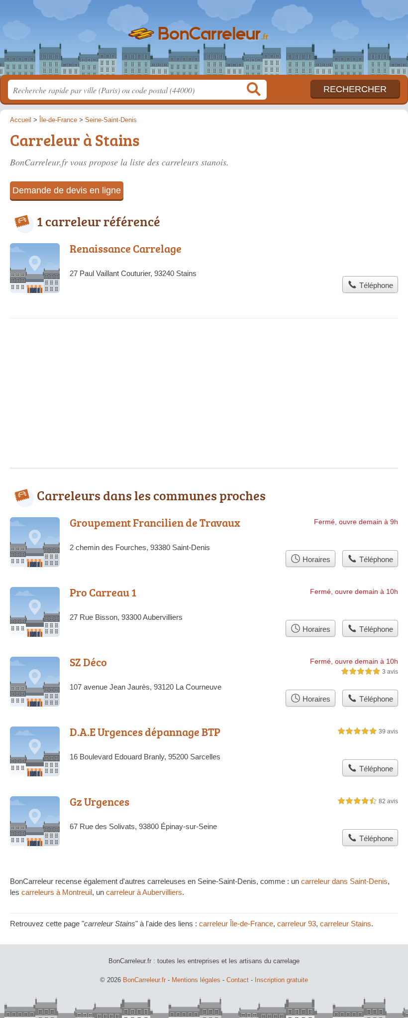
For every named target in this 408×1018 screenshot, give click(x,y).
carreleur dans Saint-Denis (344, 881)
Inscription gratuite (281, 980)
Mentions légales (196, 980)
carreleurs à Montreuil (56, 892)
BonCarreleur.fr (204, 41)
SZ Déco (88, 662)
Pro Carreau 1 (103, 592)
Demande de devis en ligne (66, 190)
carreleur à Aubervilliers (144, 892)
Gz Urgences (99, 801)
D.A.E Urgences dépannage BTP (145, 731)
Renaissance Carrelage (126, 248)
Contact (237, 980)
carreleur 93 (296, 923)
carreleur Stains (345, 923)
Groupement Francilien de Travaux (155, 522)
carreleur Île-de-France (236, 923)
